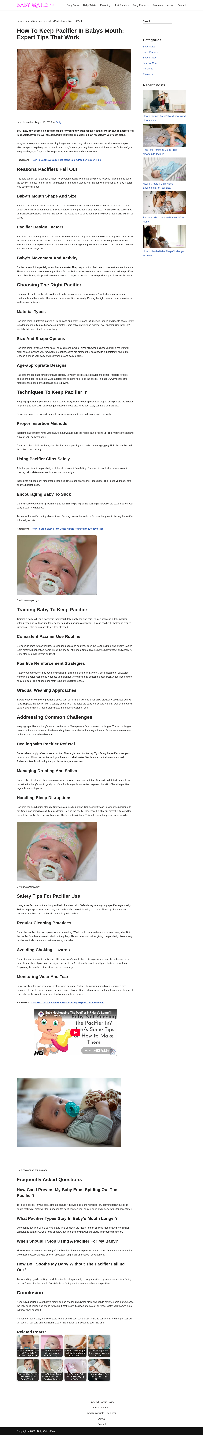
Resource (158, 5)
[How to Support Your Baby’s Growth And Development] (164, 102)
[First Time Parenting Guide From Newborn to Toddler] (164, 136)
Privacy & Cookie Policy (101, 1402)
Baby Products (140, 5)
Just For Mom (122, 5)
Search (147, 21)
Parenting (105, 5)
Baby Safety (89, 5)
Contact (181, 5)
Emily (59, 122)
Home (19, 21)
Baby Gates (73, 5)
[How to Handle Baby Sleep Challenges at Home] (164, 237)
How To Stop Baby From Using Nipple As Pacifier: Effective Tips (67, 529)
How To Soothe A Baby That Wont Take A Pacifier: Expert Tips (66, 160)
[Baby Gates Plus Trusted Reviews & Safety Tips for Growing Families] (35, 5)
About (170, 5)
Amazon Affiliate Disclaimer (101, 1413)
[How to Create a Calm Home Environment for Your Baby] (164, 169)
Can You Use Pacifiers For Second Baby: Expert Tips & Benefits (68, 1002)
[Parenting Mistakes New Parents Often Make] (164, 203)
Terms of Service (101, 1407)
